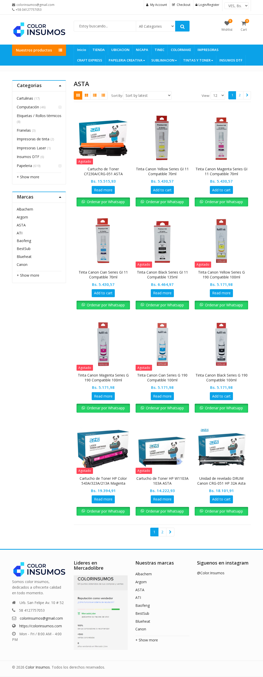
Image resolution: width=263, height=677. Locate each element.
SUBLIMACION (163, 60)
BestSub (24, 248)
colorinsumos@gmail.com (41, 618)
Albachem (25, 209)
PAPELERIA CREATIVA (126, 60)
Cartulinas (25, 98)
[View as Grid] (78, 95)
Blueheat (24, 256)
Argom (22, 217)
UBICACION (120, 49)
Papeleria (24, 165)
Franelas (24, 130)
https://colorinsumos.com (40, 625)
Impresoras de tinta (33, 139)
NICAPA (142, 49)
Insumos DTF (28, 156)
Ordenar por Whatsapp (106, 201)
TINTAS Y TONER (197, 60)
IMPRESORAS (208, 49)
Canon (22, 264)
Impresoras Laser (31, 147)
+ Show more (28, 176)
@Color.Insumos (210, 572)
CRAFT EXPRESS (89, 60)
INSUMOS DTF (230, 60)
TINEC (159, 49)
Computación (28, 107)
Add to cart (162, 190)
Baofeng (24, 240)
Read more (103, 190)
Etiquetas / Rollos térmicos (39, 115)
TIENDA (98, 49)
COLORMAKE (181, 49)
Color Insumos (37, 667)
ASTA (21, 225)
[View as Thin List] (103, 95)
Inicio (81, 49)
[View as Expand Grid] (86, 95)
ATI (19, 233)
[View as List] (94, 95)
